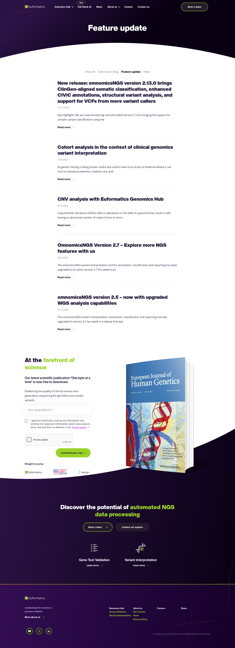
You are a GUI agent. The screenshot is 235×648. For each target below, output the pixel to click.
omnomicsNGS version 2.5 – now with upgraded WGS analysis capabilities (113, 300)
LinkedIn (49, 631)
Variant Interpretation (120, 615)
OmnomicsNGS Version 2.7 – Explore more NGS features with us (112, 248)
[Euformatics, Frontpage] (36, 6)
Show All (90, 72)
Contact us (143, 6)
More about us (32, 617)
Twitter (39, 631)
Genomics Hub (62, 6)
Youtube (29, 631)
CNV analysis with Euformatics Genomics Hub (111, 198)
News (99, 6)
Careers (128, 6)
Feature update (131, 72)
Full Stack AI (84, 6)
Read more (64, 127)
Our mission (139, 611)
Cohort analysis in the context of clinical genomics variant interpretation (115, 150)
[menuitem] (62, 7)
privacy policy (79, 427)
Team (136, 615)
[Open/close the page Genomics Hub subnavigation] (72, 7)
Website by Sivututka (200, 634)
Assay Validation (117, 611)
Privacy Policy (140, 619)
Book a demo (194, 6)
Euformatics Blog (108, 72)
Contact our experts (132, 527)
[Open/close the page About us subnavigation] (119, 7)
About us (112, 6)
